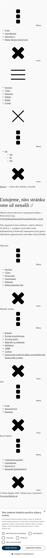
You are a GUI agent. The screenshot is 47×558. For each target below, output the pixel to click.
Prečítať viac (6, 528)
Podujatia (9, 94)
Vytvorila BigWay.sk (9, 496)
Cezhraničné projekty (14, 460)
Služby (8, 100)
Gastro (17, 219)
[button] (23, 554)
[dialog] (23, 533)
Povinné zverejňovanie (14, 336)
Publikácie (9, 345)
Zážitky (8, 97)
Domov (3, 187)
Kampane (9, 412)
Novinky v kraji (36, 219)
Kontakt (8, 333)
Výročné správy (11, 339)
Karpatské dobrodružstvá (15, 469)
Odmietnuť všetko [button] (33, 548)
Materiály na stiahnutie (15, 342)
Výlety (8, 91)
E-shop (8, 103)
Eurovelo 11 (10, 37)
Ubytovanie (25, 219)
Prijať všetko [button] (11, 548)
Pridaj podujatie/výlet (14, 285)
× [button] (44, 511)
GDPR (7, 348)
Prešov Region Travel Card (16, 40)
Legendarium (10, 33)
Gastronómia (10, 279)
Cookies (8, 351)
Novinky (8, 88)
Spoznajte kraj (11, 409)
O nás (7, 30)
